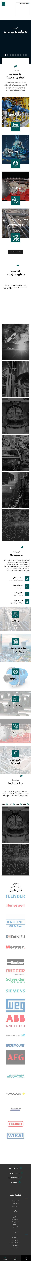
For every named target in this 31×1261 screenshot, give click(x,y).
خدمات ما (14, 1204)
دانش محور (14, 1219)
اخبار (14, 1227)
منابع (14, 1224)
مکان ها (14, 1245)
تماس (14, 1240)
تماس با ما (14, 1206)
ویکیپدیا (14, 1222)
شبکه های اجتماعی (14, 1243)
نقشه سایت (15, 1248)
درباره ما (14, 1201)
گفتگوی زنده (14, 1238)
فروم (14, 1217)
